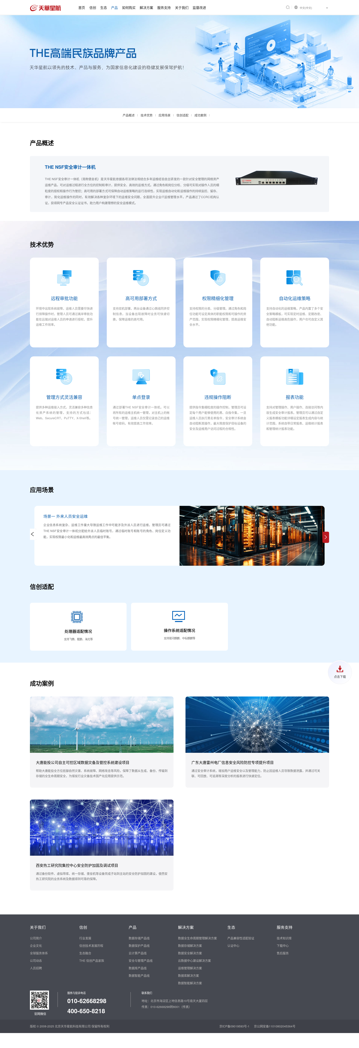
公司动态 (36, 960)
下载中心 (283, 945)
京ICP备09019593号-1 (234, 1026)
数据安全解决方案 (190, 953)
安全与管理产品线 (141, 960)
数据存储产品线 (139, 938)
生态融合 (85, 953)
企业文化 (36, 945)
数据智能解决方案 (190, 983)
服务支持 (164, 7)
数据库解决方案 (188, 975)
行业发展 (85, 938)
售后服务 (283, 953)
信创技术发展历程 (91, 945)
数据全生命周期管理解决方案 (197, 938)
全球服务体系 (39, 953)
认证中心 (233, 945)
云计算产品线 (138, 953)
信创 (92, 7)
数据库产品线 (138, 968)
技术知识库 (284, 938)
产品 (114, 7)
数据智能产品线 (139, 975)
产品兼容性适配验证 (240, 938)
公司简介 (36, 938)
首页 (81, 7)
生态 (103, 7)
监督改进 (199, 7)
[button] (326, 537)
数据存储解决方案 (190, 945)
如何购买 (129, 7)
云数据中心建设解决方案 (194, 960)
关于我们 (181, 7)
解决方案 (146, 7)
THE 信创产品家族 (91, 960)
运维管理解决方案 (190, 968)
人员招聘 (36, 968)
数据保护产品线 (139, 945)
